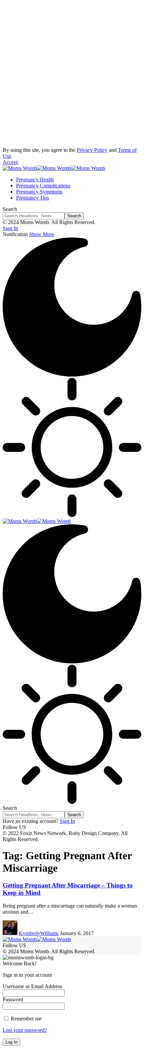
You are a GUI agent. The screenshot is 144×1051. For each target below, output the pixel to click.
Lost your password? (25, 1030)
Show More (41, 234)
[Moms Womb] (54, 168)
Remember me (25, 1018)
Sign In (67, 821)
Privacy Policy (92, 150)
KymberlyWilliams (39, 933)
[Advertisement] (72, 75)
